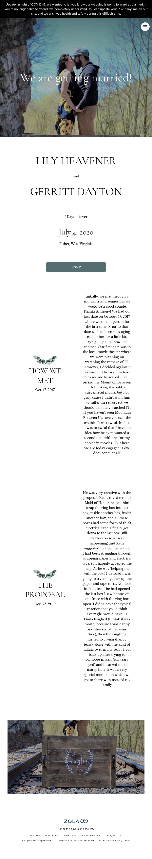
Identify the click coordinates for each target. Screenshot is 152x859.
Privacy (118, 840)
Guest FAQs (51, 836)
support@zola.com (91, 836)
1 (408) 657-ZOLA (114, 836)
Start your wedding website (36, 840)
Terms (127, 840)
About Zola (34, 836)
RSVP (76, 267)
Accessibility (106, 840)
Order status (69, 836)
